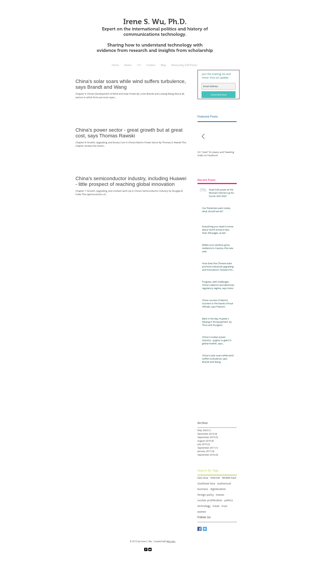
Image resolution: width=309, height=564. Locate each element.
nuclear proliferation (209, 500)
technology (203, 506)
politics (228, 500)
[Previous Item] (203, 136)
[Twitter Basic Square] (205, 529)
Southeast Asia (206, 483)
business (202, 489)
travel (216, 506)
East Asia (202, 477)
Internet (215, 477)
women (201, 511)
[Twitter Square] (150, 549)
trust (224, 506)
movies (220, 494)
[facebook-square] (146, 549)
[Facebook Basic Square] (199, 529)
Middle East (229, 477)
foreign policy (205, 494)
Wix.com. (171, 541)
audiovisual (224, 483)
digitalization (218, 489)
